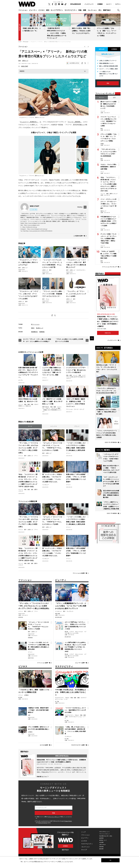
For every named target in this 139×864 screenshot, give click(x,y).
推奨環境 (101, 838)
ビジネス (41, 10)
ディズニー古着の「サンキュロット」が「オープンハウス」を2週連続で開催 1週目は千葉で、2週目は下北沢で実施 (108, 238)
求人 (100, 10)
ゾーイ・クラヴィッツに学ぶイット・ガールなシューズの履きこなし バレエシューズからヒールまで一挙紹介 (108, 203)
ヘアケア (71, 631)
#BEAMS (30, 637)
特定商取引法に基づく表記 (105, 836)
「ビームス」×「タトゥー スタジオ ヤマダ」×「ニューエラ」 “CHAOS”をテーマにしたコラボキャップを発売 (52, 446)
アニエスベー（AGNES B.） (29, 122)
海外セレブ (103, 211)
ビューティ (33, 10)
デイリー (101, 97)
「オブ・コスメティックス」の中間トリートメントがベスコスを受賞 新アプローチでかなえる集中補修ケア (111, 481)
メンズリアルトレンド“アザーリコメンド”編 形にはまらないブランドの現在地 (76, 370)
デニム (47, 299)
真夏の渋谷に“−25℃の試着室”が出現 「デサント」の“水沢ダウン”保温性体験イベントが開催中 (76, 478)
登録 (108, 83)
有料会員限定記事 (75, 4)
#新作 (32, 328)
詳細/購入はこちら (42, 776)
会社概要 (101, 842)
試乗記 (102, 143)
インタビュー (45, 484)
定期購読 (100, 4)
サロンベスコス (79, 631)
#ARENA (42, 332)
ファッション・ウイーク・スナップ (75, 409)
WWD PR (112, 442)
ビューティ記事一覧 (81, 662)
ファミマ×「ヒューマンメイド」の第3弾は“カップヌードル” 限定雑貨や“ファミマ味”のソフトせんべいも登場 (108, 121)
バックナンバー (89, 4)
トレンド (75, 375)
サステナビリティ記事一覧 (79, 745)
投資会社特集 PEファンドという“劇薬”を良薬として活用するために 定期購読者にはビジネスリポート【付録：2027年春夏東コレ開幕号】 (107, 321)
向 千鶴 (57, 701)
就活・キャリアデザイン (54, 10)
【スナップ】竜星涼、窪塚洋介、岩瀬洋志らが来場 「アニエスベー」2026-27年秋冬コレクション (75, 402)
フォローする (34, 209)
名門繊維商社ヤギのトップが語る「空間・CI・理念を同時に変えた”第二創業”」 (106, 412)
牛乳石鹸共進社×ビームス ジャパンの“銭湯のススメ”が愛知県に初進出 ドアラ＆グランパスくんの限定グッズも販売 (108, 221)
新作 (19, 60)
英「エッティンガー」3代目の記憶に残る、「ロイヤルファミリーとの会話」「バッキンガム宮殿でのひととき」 (52, 478)
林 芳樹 (20, 697)
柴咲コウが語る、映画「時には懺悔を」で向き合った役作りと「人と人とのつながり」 (81, 30)
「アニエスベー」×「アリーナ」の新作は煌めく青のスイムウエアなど (28, 262)
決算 (29, 715)
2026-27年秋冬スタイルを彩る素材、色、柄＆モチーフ (27, 400)
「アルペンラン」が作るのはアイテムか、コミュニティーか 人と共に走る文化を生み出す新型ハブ (106, 391)
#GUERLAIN (58, 617)
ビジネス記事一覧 (45, 745)
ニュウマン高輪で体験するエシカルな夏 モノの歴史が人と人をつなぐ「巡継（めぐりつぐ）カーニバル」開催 (51, 371)
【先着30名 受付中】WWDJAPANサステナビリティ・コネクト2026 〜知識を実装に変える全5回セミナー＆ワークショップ (56, 33)
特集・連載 (82, 10)
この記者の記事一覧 (79, 236)
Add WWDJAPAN (74, 63)
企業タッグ (25, 60)
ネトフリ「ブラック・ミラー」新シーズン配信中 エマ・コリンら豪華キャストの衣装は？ (37, 340)
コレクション (92, 10)
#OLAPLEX (68, 637)
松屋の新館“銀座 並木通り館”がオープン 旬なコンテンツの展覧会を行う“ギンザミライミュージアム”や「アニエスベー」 (28, 372)
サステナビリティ (71, 10)
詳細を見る (108, 333)
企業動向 (26, 695)
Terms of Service (42, 822)
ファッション (23, 10)
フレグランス (70, 611)
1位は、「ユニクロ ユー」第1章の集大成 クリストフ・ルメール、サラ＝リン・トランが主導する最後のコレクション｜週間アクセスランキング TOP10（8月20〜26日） (28, 480)
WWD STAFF (24, 66)
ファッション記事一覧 (43, 662)
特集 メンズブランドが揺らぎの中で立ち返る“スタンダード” (75, 377)
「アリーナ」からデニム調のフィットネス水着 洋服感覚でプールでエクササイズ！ (52, 294)
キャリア (84, 849)
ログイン (118, 4)
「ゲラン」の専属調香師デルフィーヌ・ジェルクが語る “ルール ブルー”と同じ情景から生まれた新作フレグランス (70, 605)
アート (36, 455)
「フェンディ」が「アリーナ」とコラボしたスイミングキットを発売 (76, 294)
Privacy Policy (68, 821)
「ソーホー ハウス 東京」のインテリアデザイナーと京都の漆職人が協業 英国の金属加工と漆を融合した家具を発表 (76, 446)
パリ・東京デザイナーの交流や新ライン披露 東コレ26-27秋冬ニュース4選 (52, 401)
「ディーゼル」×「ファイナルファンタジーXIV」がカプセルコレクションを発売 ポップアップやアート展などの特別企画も (28, 448)
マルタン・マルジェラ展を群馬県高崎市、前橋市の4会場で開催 (108, 167)
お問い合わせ (102, 844)
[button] (119, 10)
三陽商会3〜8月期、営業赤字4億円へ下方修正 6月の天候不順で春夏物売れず (38, 710)
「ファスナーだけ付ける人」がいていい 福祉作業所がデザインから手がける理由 (75, 710)
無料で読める (45, 407)
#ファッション (35, 324)
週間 (114, 97)
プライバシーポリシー (53, 816)
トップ (83, 832)
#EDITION (30, 658)
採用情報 (101, 846)
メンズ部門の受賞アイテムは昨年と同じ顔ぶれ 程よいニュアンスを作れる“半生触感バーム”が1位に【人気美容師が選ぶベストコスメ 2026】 (75, 647)
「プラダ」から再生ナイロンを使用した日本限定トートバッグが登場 (69, 340)
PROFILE (79, 207)
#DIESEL (20, 617)
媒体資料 (101, 848)
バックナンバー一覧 (113, 340)
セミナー (109, 4)
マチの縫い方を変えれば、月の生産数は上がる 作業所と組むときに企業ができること (70, 692)
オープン (20, 380)
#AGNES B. (34, 332)
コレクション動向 (55, 408)
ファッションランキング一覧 (110, 267)
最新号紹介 (107, 10)
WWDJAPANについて (104, 831)
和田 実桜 (57, 613)
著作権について (103, 840)
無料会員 (101, 49)
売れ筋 (66, 631)
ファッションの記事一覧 (80, 573)
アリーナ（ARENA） (75, 122)
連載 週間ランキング (111, 193)
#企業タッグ (39, 328)
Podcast (67, 697)
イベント (44, 377)
